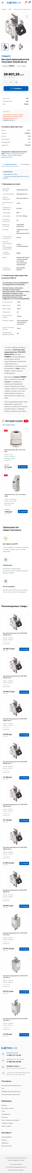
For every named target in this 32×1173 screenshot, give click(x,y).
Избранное (5, 1143)
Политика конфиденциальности (17, 1167)
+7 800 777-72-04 (13, 1055)
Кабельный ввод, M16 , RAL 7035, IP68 (15, 450)
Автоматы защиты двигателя (11, 1094)
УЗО (3, 1088)
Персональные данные (16, 1170)
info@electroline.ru (9, 120)
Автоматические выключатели (11, 1085)
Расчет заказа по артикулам (10, 1120)
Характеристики (11, 164)
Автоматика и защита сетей (23, 9)
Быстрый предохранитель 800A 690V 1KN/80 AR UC (15, 848)
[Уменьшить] (5, 82)
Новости (4, 1105)
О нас (3, 1111)
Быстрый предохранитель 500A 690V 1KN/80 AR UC (15, 719)
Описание (26, 164)
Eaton (10, 9)
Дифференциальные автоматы (11, 1091)
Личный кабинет (7, 1137)
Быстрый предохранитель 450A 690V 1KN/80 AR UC (15, 762)
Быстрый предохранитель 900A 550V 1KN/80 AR (15, 891)
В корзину (18, 88)
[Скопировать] (3, 1054)
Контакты (4, 1117)
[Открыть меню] (2, 2)
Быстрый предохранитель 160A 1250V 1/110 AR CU (15, 933)
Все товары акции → (9, 425)
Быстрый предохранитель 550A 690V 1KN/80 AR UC (15, 677)
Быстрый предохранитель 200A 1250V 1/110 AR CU (15, 976)
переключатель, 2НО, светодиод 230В (15, 495)
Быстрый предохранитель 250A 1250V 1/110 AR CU (15, 1019)
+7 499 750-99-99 (13, 1062)
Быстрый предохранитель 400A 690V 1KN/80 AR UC (15, 805)
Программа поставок (10, 174)
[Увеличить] (16, 82)
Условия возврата (17, 1164)
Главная (3, 9)
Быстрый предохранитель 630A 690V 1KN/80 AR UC (15, 634)
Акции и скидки (6, 1126)
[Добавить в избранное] (26, 16)
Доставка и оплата (7, 1108)
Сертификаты (6, 1114)
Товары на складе (7, 1123)
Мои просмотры (7, 1146)
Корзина (4, 1140)
